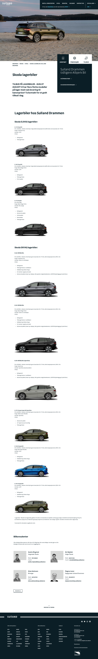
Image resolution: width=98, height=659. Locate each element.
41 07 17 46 (71, 558)
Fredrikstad (10, 643)
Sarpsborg (27, 636)
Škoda (21, 63)
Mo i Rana (18, 646)
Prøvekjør (74, 62)
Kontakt (63, 62)
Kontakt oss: (77, 625)
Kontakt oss (80, 3)
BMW (39, 631)
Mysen (26, 631)
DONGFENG (40, 636)
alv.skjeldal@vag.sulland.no (76, 560)
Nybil (26, 63)
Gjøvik (8, 646)
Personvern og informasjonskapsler (81, 647)
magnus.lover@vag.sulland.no (73, 581)
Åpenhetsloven (77, 644)
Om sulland (90, 3)
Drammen (15, 63)
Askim (8, 631)
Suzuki (47, 638)
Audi (39, 629)
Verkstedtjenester (63, 636)
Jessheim (18, 636)
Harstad (18, 631)
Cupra (39, 634)
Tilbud (86, 62)
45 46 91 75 (72, 577)
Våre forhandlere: (11, 625)
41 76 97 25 (34, 577)
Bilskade (72, 3)
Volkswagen (49, 643)
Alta (8, 629)
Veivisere (61, 641)
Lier (17, 641)
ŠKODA (47, 636)
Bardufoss (9, 634)
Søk (88, 6)
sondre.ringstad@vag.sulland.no (36, 561)
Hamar (17, 629)
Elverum (9, 641)
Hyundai (39, 641)
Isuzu (39, 643)
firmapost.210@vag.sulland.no (84, 640)
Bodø (8, 636)
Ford (39, 638)
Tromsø (26, 641)
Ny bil (58, 3)
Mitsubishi (48, 634)
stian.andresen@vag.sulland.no (36, 581)
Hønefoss (18, 634)
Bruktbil (64, 3)
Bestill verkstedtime (48, 3)
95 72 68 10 (35, 558)
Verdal (26, 646)
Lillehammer (19, 643)
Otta (26, 634)
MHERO (47, 629)
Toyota (47, 641)
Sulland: (61, 625)
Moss (26, 629)
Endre (66, 6)
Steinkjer (27, 638)
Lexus (39, 646)
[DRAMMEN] (7, 3)
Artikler (61, 638)
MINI (47, 631)
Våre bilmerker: (41, 625)
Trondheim (27, 643)
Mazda (39, 648)
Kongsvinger (19, 638)
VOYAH (47, 646)
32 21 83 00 (79, 639)
